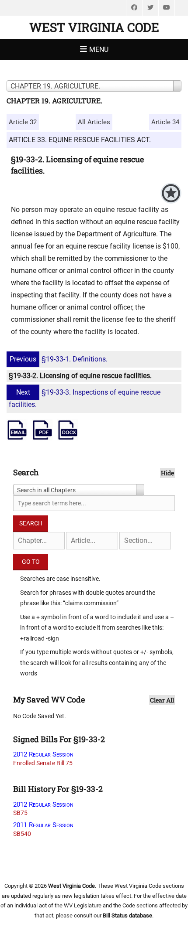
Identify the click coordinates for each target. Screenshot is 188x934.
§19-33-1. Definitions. (59, 359)
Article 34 (165, 122)
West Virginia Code (94, 27)
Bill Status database (127, 915)
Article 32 (23, 122)
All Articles (94, 122)
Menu (98, 49)
